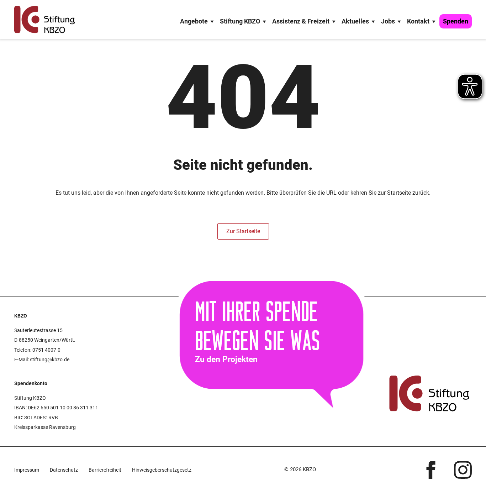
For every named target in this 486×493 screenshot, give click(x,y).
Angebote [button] (194, 21)
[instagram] (463, 470)
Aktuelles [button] (355, 21)
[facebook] (431, 470)
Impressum (26, 469)
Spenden (455, 21)
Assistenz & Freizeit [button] (300, 21)
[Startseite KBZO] (44, 19)
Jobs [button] (388, 21)
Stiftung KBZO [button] (240, 21)
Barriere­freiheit (105, 469)
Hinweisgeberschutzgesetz (161, 469)
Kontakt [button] (418, 21)
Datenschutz (64, 469)
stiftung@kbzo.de (49, 359)
